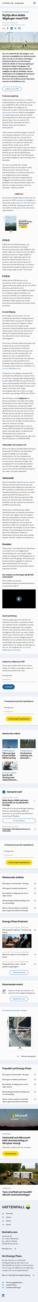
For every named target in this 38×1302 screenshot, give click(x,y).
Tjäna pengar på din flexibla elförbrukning (9, 755)
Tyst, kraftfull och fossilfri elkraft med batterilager (17, 1193)
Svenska (9, 1213)
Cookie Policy (11, 1285)
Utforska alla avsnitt (19, 972)
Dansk (8, 1221)
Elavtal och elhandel (22, 12)
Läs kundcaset (10, 1154)
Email (19, 28)
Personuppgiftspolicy (14, 1282)
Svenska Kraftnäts (11, 112)
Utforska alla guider (28, 1056)
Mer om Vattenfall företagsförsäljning (16, 1275)
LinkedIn (11, 28)
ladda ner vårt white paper (26, 203)
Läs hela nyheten (19, 821)
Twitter (15, 28)
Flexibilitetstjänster (8, 12)
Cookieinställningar (13, 1287)
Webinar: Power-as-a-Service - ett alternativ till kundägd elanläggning (18, 991)
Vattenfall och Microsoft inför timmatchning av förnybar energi (16, 1140)
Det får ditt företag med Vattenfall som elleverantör (9, 778)
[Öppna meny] (34, 3)
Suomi (8, 1217)
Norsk (8, 1225)
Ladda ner (19, 194)
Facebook (8, 28)
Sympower (25, 482)
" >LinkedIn (3, 1295)
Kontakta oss (7, 1249)
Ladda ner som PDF (12, 89)
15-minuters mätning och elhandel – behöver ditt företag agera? (27, 758)
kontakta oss (21, 200)
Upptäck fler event (19, 999)
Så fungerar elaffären (9, 773)
